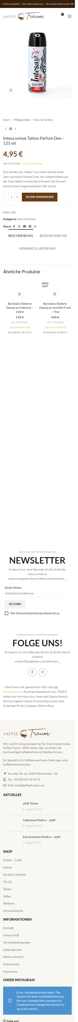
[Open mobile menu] (70, 16)
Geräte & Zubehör (14, 874)
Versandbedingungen (16, 942)
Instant (7, 867)
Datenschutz (11, 964)
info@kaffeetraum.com (30, 785)
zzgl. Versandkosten (32, 163)
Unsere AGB (11, 935)
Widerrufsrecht (13, 957)
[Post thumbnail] (11, 806)
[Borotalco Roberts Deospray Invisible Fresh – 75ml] (55, 289)
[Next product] (15, 128)
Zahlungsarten (12, 949)
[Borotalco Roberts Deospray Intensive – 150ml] (19, 289)
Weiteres (9, 903)
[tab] (20, 235)
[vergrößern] (11, 90)
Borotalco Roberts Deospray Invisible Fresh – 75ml (55, 308)
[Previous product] (5, 128)
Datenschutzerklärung (29, 613)
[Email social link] (24, 226)
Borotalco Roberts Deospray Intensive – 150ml (19, 308)
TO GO (7, 882)
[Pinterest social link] (30, 226)
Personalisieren (13, 910)
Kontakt (8, 928)
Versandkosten (12, 691)
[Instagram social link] (42, 672)
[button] (20, 294)
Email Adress (13, 587)
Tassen (7, 889)
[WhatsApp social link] (35, 226)
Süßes (7, 896)
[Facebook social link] (13, 226)
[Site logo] (24, 16)
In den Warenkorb (39, 197)
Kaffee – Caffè (12, 860)
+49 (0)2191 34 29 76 (26, 779)
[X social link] (19, 226)
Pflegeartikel (22, 119)
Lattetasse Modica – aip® (39, 820)
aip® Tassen (30, 803)
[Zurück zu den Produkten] (10, 128)
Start (6, 119)
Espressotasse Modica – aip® (41, 837)
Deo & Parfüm (43, 119)
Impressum (10, 971)
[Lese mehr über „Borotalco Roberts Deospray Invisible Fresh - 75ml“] (55, 294)
